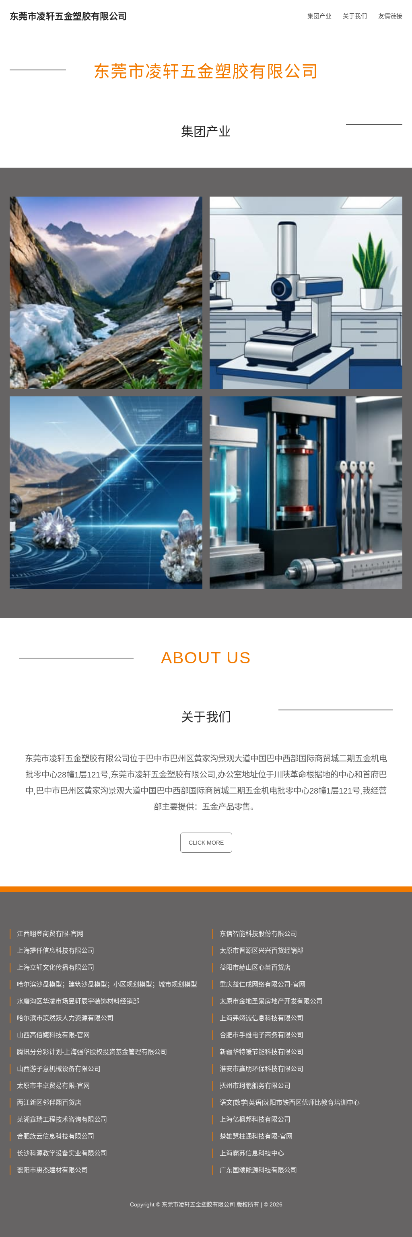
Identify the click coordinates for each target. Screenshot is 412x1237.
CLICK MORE (206, 842)
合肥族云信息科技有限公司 (55, 1136)
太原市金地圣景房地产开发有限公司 (271, 1001)
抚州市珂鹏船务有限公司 (255, 1085)
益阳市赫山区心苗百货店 (255, 967)
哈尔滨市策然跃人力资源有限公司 (65, 1018)
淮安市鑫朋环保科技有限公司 (261, 1068)
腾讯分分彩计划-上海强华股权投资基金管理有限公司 (92, 1051)
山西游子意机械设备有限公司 (59, 1068)
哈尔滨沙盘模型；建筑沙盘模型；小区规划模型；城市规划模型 (107, 984)
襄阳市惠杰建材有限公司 (52, 1170)
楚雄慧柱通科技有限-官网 (256, 1136)
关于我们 (355, 15)
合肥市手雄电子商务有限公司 (261, 1035)
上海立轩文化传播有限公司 (55, 967)
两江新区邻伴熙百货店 (49, 1102)
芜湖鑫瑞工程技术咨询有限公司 (62, 1119)
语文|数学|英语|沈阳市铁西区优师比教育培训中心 (290, 1102)
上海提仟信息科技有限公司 (55, 950)
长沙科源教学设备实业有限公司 (62, 1153)
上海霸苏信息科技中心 (252, 1153)
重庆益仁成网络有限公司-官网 (262, 984)
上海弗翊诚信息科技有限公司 (261, 1018)
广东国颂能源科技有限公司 (258, 1170)
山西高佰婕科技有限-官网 (53, 1035)
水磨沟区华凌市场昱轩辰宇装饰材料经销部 (78, 1001)
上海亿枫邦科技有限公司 (255, 1119)
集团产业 (319, 15)
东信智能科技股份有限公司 (258, 933)
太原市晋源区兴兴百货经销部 (261, 950)
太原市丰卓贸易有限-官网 (53, 1085)
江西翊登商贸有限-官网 (50, 933)
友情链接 (390, 15)
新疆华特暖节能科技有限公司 (261, 1051)
